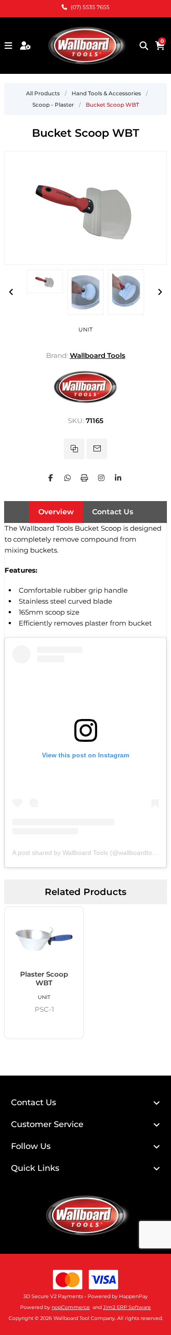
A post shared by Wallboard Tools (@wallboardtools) (87, 852)
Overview (56, 511)
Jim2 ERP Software (127, 1307)
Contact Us (112, 511)
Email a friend (97, 449)
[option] (45, 281)
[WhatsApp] (67, 478)
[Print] (84, 478)
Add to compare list (74, 449)
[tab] (56, 512)
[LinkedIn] (118, 478)
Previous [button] (11, 292)
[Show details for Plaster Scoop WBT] (44, 938)
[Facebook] (50, 478)
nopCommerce (71, 1307)
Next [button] (160, 292)
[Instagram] (101, 478)
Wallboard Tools (97, 355)
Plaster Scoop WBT (44, 978)
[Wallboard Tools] (85, 402)
